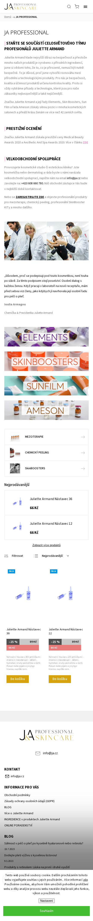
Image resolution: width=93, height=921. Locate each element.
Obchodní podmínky (17, 795)
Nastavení (46, 900)
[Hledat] (69, 6)
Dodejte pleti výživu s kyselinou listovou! (30, 855)
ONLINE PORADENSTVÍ (18, 825)
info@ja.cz (73, 178)
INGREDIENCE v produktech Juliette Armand (32, 819)
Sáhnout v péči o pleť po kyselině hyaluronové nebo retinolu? (43, 843)
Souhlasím (46, 911)
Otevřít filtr (13, 556)
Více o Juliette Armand (18, 813)
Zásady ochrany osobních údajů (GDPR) (29, 801)
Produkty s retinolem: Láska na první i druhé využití (37, 867)
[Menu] (85, 6)
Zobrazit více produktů (46, 545)
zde (85, 880)
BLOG (7, 807)
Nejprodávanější (52, 556)
